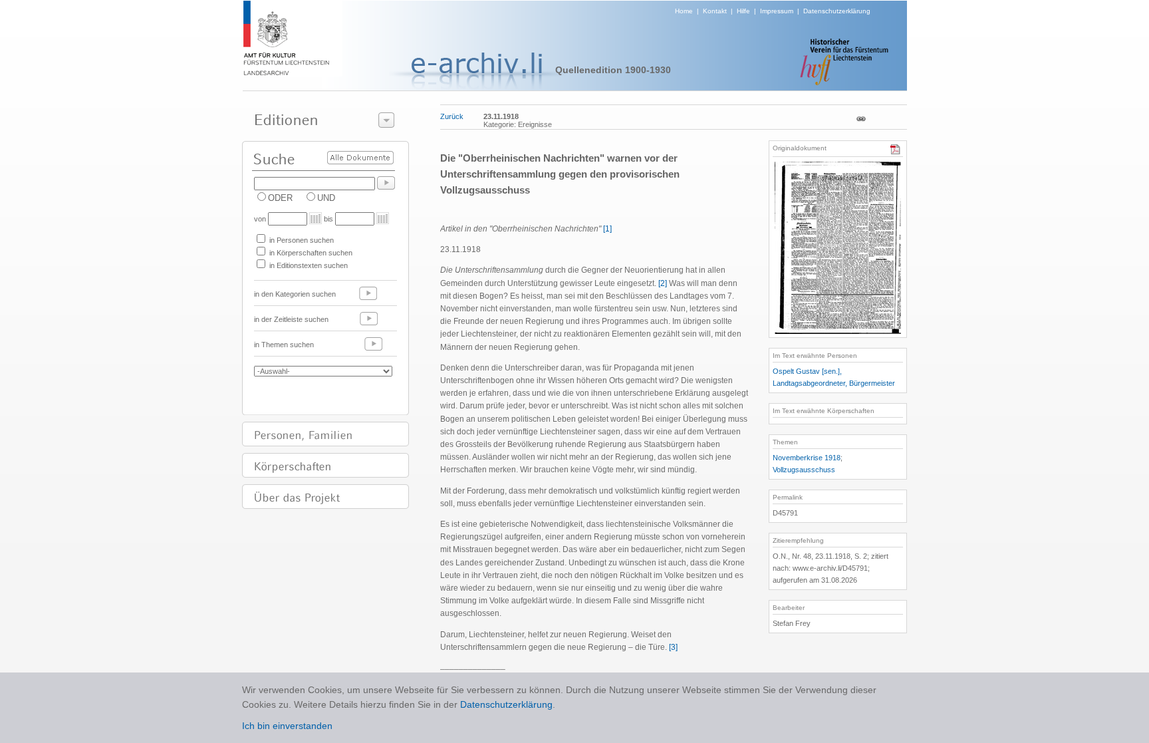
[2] (662, 283)
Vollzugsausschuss (804, 470)
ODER (280, 198)
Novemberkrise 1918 (806, 458)
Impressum (776, 11)
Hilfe (743, 11)
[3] (673, 647)
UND (326, 198)
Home (684, 11)
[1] (607, 228)
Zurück (451, 116)
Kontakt (715, 11)
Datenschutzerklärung (836, 11)
